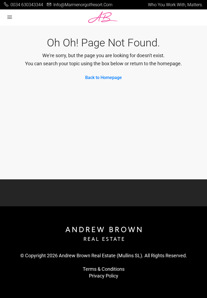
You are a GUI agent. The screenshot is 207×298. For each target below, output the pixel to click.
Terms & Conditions (104, 269)
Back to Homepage (103, 77)
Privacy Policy (103, 276)
